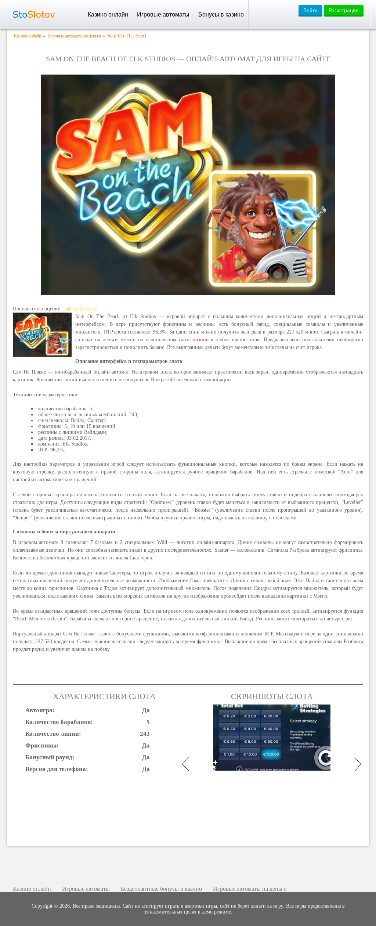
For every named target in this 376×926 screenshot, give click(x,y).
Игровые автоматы (163, 14)
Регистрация (344, 10)
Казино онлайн (108, 14)
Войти (310, 10)
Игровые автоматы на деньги (250, 889)
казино (201, 339)
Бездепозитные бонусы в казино (161, 889)
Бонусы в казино (221, 14)
